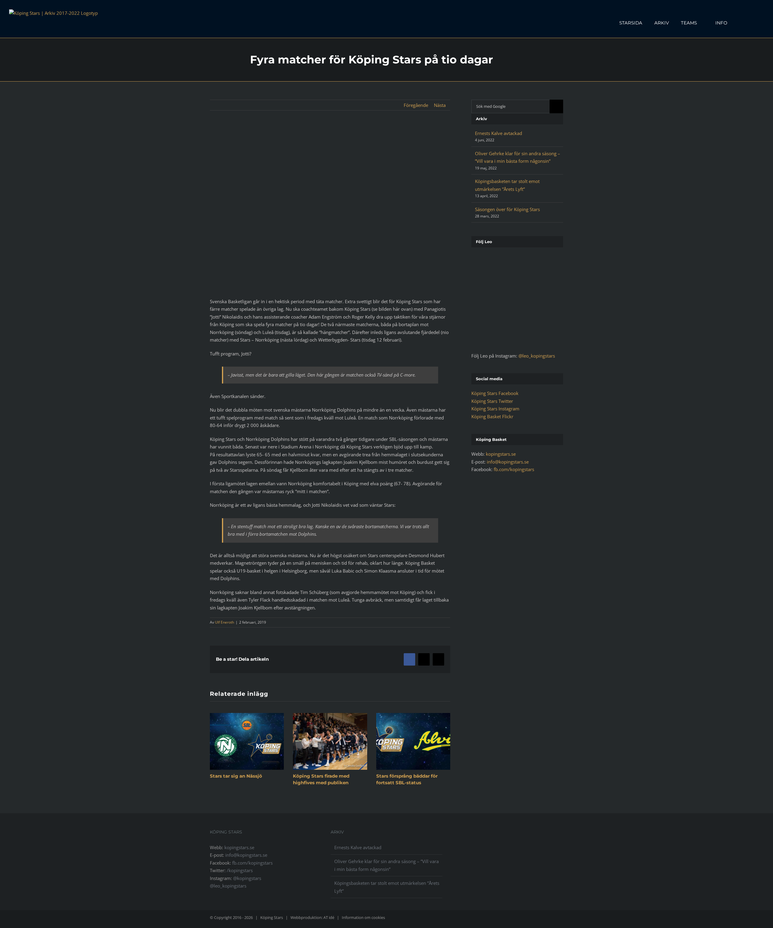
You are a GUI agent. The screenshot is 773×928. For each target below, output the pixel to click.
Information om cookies (363, 917)
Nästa (440, 105)
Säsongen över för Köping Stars (507, 209)
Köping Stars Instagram (495, 409)
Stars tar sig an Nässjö (236, 776)
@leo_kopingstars (536, 356)
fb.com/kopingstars (514, 469)
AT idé (328, 917)
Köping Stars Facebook (494, 393)
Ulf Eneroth (224, 622)
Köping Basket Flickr (492, 416)
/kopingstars (240, 870)
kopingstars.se (501, 454)
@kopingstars (247, 878)
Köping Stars (271, 917)
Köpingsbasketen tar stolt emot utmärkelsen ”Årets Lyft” (386, 887)
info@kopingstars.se (508, 462)
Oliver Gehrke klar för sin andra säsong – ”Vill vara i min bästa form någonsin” (386, 865)
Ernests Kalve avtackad (498, 133)
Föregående (416, 105)
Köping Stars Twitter (492, 401)
